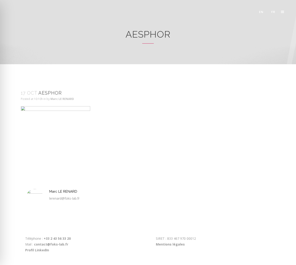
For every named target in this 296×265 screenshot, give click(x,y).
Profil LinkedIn (37, 250)
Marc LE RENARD (62, 99)
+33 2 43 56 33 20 (57, 238)
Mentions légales (170, 244)
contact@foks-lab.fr (51, 244)
